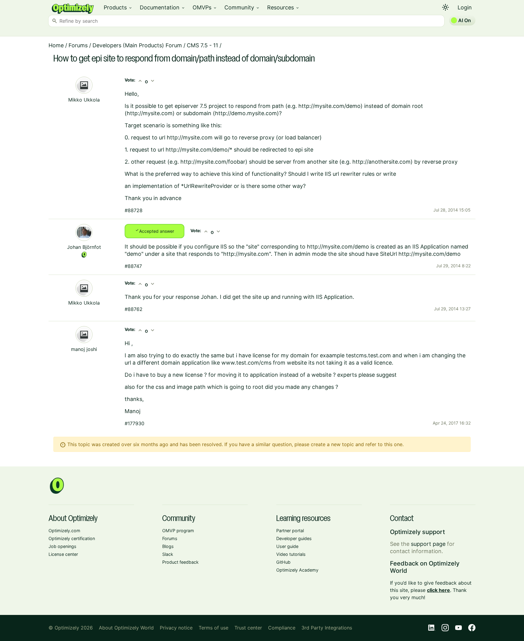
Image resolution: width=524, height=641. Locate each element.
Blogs (168, 546)
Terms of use (213, 628)
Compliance (281, 628)
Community (242, 7)
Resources (283, 7)
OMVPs (205, 7)
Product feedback (180, 562)
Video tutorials (291, 554)
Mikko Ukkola (84, 100)
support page (428, 544)
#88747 (133, 266)
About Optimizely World (126, 628)
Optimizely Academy (297, 570)
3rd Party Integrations (326, 628)
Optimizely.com (64, 530)
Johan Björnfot (84, 247)
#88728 (134, 210)
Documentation (162, 7)
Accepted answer (154, 231)
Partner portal (290, 530)
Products (118, 7)
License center (63, 554)
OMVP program (178, 530)
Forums (78, 45)
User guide (287, 546)
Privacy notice (176, 628)
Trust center (248, 628)
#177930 (134, 423)
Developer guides (294, 538)
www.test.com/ (241, 362)
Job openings (62, 546)
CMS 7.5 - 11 (202, 45)
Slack (167, 554)
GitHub (283, 562)
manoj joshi (84, 349)
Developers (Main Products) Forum (137, 45)
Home (56, 45)
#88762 (134, 309)
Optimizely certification (72, 538)
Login (465, 7)
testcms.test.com (368, 355)
